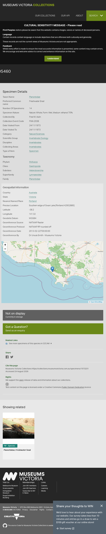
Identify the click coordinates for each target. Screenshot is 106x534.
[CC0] (7, 384)
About (79, 16)
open (21, 380)
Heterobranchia (36, 171)
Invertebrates (35, 143)
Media (43, 491)
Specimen (34, 151)
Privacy (25, 510)
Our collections (45, 16)
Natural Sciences (37, 134)
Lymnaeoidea (35, 175)
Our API (65, 16)
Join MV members (29, 485)
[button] (96, 15)
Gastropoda (34, 166)
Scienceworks (8, 488)
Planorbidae (34, 97)
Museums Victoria (28, 5)
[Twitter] (11, 357)
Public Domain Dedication (73, 387)
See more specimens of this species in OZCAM (29, 344)
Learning (44, 488)
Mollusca (33, 162)
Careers (44, 485)
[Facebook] (7, 357)
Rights (41, 510)
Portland (33, 201)
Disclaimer (34, 510)
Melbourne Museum (10, 485)
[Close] (101, 506)
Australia (33, 193)
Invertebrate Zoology (38, 138)
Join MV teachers (29, 488)
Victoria (32, 197)
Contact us (50, 510)
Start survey (65, 528)
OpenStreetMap (97, 302)
